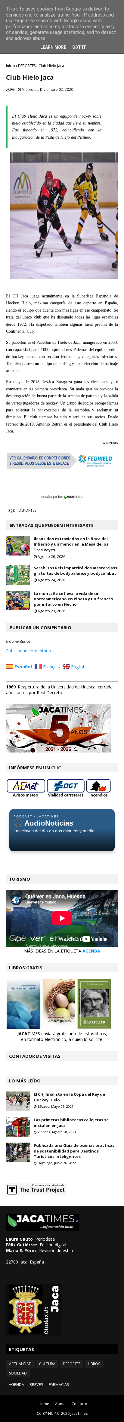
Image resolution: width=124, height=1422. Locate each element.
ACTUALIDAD (20, 1363)
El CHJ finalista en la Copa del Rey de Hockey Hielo (69, 1096)
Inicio (10, 65)
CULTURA (47, 1363)
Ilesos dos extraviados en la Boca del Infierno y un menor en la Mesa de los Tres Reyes (71, 544)
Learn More (53, 47)
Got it (79, 47)
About (60, 1403)
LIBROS (94, 1363)
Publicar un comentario (28, 651)
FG (12, 89)
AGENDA (91, 951)
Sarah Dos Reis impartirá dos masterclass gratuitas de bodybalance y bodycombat (75, 570)
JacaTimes (79, 1413)
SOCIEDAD (18, 1373)
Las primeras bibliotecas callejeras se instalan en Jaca (71, 1122)
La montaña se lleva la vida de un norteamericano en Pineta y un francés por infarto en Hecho (73, 599)
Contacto (79, 1403)
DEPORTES (27, 65)
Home (44, 1403)
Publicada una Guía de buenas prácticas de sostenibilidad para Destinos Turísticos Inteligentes (74, 1151)
